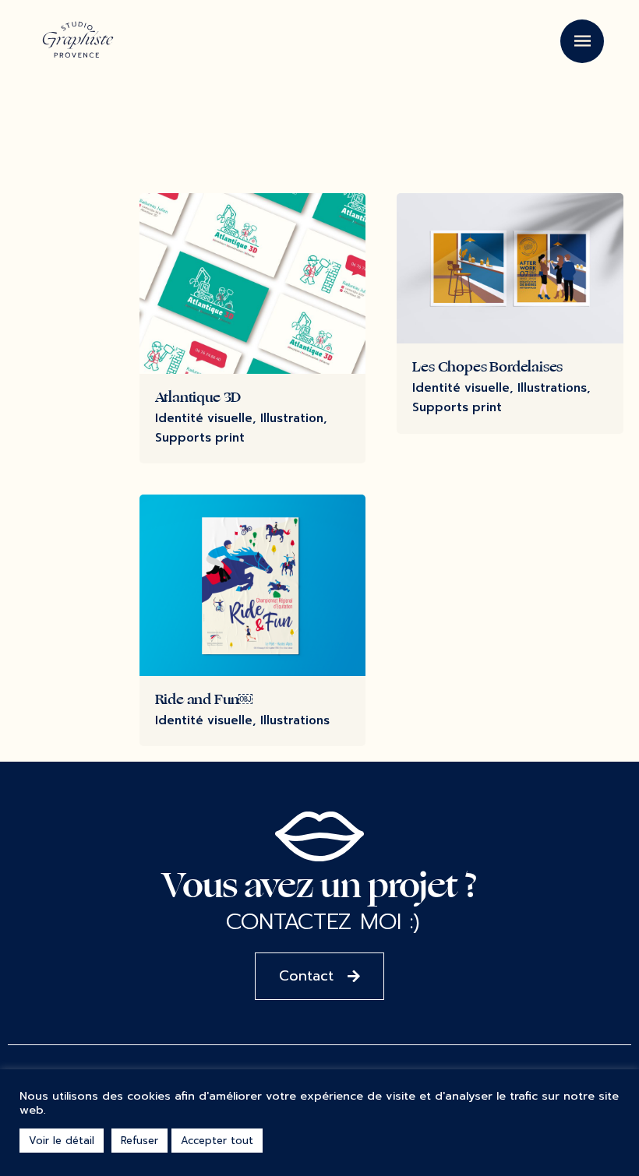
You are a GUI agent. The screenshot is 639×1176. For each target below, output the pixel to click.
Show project (196, 457)
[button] (319, 976)
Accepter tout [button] (217, 1140)
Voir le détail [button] (61, 1140)
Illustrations (552, 387)
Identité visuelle (203, 418)
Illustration (291, 418)
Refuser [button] (139, 1140)
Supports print (200, 437)
